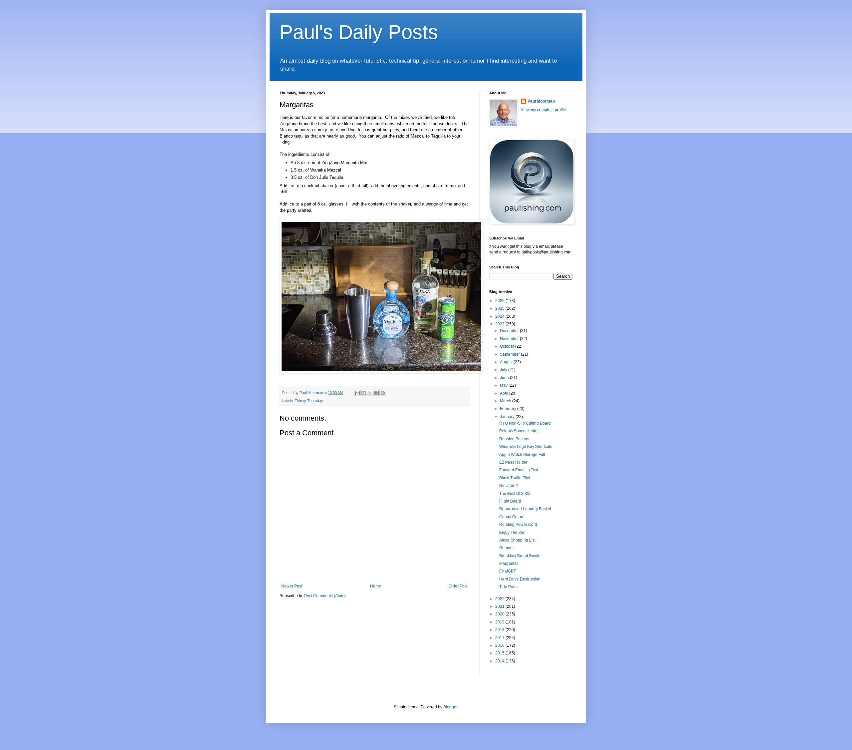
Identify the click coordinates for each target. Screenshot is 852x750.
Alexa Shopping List (517, 540)
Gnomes (507, 548)
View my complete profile (543, 110)
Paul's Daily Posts (359, 32)
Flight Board (510, 501)
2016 (500, 645)
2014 (500, 661)
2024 (500, 316)
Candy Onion (511, 517)
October (507, 346)
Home (375, 586)
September (510, 354)
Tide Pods (508, 586)
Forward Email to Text (518, 470)
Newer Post (291, 586)
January (508, 416)
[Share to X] (370, 393)
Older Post (458, 586)
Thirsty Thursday (309, 401)
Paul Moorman (541, 101)
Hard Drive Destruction (519, 579)
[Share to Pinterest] (382, 393)
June (505, 377)
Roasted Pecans (514, 439)
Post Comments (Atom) (325, 595)
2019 (500, 622)
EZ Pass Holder (513, 462)
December (510, 330)
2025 (500, 308)
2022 (500, 598)
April (504, 393)
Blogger (450, 707)
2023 (500, 324)
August (507, 362)
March (506, 401)
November (510, 338)
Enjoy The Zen (512, 532)
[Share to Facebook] (376, 393)
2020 (500, 614)
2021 (500, 606)
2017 (500, 637)
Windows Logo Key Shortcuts (525, 446)
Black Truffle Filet (514, 478)
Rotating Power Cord (518, 524)
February (508, 408)
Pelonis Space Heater (519, 431)
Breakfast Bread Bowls (519, 556)
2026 (500, 300)
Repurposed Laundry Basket (525, 509)
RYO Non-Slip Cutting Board (525, 423)
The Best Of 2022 (515, 493)
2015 (500, 653)
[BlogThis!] (363, 393)
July (504, 369)
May (504, 385)
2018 (500, 629)
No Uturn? (508, 485)
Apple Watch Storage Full (522, 454)
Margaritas (509, 563)
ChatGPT (507, 571)
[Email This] (357, 393)
